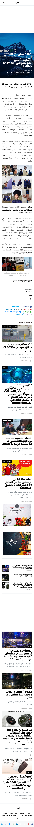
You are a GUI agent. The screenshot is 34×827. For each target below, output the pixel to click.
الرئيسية (28, 813)
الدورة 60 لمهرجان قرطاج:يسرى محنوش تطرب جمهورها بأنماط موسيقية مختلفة (22, 567)
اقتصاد (10, 326)
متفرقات (5, 816)
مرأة (14, 816)
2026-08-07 (28, 578)
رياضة (4, 461)
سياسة (11, 813)
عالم (19, 816)
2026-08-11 (29, 571)
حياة (10, 816)
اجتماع (15, 326)
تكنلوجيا (28, 51)
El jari (17, 2)
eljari (30, 299)
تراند (17, 818)
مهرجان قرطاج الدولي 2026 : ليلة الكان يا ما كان (23, 575)
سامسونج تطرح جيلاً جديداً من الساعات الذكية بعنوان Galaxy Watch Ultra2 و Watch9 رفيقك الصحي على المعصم (22, 585)
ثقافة (29, 646)
